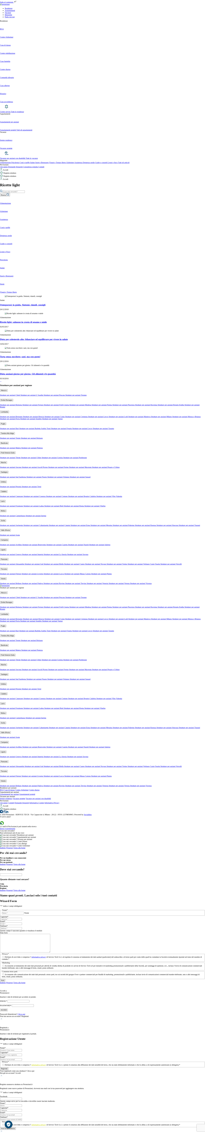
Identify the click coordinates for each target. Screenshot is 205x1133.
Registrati (4, 1069)
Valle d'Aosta (5, 530)
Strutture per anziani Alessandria (12, 564)
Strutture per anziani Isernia (36, 516)
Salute (32, 163)
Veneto (3, 579)
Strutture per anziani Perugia (11, 487)
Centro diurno (34, 790)
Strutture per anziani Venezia (98, 583)
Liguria (3, 550)
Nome (26, 913)
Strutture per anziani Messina (102, 525)
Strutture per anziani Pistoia (101, 574)
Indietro (3, 848)
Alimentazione (5, 163)
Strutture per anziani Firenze (11, 574)
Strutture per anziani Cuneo (74, 564)
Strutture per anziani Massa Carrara (77, 574)
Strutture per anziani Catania (60, 525)
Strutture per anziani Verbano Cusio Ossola (144, 564)
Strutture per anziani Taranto (103, 429)
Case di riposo (9, 790)
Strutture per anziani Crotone (57, 496)
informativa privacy (38, 957)
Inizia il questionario (7, 829)
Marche (3, 462)
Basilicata (4, 443)
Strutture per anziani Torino (117, 564)
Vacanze (8, 13)
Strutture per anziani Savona (77, 554)
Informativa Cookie (36, 803)
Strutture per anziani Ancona (11, 467)
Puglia (3, 424)
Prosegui (9, 848)
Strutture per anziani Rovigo (54, 583)
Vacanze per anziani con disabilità (13, 158)
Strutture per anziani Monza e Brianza (186, 417)
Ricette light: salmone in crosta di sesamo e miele (23, 322)
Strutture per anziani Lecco (98, 417)
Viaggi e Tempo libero (57, 163)
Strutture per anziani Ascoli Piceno (35, 467)
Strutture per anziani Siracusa (167, 525)
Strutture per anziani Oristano (58, 477)
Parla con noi (10, 17)
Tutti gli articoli (123, 163)
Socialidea (88, 815)
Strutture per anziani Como (54, 417)
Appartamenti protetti (27, 794)
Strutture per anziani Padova (33, 583)
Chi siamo (4, 167)
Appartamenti (10, 11)
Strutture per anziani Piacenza (123, 405)
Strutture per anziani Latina (33, 506)
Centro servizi (5, 112)
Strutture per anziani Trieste (10, 458)
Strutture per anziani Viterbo (94, 506)
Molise (3, 511)
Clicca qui (21, 1014)
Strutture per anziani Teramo (76, 395)
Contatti (41, 167)
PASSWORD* (5, 1005)
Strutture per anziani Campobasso (13, 516)
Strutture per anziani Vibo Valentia (109, 496)
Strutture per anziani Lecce (82, 429)
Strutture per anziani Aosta (10, 535)
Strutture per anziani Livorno (33, 574)
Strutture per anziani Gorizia (52, 458)
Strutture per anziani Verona (119, 583)
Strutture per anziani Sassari (80, 477)
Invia (2, 980)
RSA (2, 790)
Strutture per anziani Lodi (118, 417)
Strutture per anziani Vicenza (141, 583)
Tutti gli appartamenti (24, 130)
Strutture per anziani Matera (10, 448)
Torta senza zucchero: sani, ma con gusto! (20, 356)
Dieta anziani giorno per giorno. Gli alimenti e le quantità (28, 374)
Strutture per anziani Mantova (139, 417)
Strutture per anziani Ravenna (146, 405)
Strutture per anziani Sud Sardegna (13, 477)
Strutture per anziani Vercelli (171, 564)
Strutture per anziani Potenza (32, 448)
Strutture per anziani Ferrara (33, 405)
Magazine (8, 15)
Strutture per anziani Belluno (11, 583)
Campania (4, 540)
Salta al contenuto (7, 2)
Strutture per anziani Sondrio (31, 419)
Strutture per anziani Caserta (57, 545)
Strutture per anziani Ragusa (145, 525)
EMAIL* (3, 1001)
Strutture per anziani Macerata (80, 467)
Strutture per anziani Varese (52, 419)
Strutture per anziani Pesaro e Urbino (106, 467)
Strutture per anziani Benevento (34, 545)
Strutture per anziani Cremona (76, 417)
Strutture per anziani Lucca (54, 574)
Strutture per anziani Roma (74, 506)
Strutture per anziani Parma (102, 405)
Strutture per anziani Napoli (78, 545)
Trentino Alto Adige (7, 433)
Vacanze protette (19, 799)
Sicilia (3, 520)
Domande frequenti (15, 167)
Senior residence (6, 799)
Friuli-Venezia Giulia (8, 453)
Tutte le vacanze (32, 158)
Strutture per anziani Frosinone (11, 506)
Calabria (4, 491)
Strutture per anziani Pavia (10, 419)
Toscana (4, 569)
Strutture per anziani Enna (81, 525)
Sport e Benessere (42, 163)
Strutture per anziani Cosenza (35, 496)
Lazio (3, 501)
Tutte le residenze (17, 112)
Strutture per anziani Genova (11, 554)
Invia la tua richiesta (8, 1128)
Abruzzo (4, 390)
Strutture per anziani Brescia (33, 417)
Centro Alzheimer (22, 790)
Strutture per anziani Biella (54, 564)
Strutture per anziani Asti (34, 564)
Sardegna (4, 472)
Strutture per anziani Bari (9, 429)
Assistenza (78, 163)
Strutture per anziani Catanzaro (12, 496)
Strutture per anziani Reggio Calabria (82, 496)
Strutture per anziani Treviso (76, 583)
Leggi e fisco (113, 163)
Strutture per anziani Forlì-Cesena (56, 405)
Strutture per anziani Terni (31, 487)
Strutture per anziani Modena (80, 405)
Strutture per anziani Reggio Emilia (171, 405)
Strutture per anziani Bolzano (32, 438)
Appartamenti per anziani (9, 794)
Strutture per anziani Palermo (124, 525)
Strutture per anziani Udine (31, 458)
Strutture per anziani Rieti (54, 506)
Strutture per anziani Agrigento (11, 525)
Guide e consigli (101, 163)
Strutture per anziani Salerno (99, 545)
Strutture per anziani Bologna (11, 405)
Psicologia (15, 163)
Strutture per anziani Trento (10, 438)
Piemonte (4, 559)
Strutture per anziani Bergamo (11, 417)
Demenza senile (89, 163)
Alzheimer (70, 163)
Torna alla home (19, 848)
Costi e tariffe (25, 163)
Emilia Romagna (6, 400)
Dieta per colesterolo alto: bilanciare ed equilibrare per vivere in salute (34, 339)
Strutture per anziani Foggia (61, 429)
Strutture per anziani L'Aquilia (32, 395)
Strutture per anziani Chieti (10, 395)
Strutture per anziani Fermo (58, 467)
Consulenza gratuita (30, 167)
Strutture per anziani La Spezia (55, 554)
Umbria (3, 482)
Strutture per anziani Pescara (54, 395)
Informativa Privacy (51, 803)
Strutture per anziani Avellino (11, 545)
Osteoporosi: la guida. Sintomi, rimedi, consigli (22, 305)
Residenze (8, 8)
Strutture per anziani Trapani (189, 525)
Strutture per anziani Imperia (33, 554)
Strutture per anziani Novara (96, 564)
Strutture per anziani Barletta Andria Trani (35, 429)
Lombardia (4, 412)
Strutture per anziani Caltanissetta (36, 525)
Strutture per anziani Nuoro (36, 477)
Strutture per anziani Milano (161, 417)
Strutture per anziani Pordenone (75, 458)
